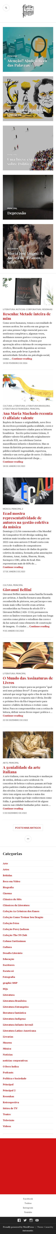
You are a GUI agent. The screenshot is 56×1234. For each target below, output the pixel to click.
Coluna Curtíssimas (14, 941)
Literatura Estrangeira (16, 409)
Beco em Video (11, 881)
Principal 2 (17, 509)
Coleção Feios (11, 923)
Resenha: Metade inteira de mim (27, 316)
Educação (8, 959)
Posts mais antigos (28, 827)
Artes (6, 869)
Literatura (25, 102)
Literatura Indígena (14, 1018)
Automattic (27, 1230)
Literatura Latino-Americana (19, 1030)
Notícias (8, 1054)
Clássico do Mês (12, 899)
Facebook (28, 1198)
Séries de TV (10, 1108)
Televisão (8, 1120)
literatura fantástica (14, 1012)
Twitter (28, 1203)
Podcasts (8, 1072)
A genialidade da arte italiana (21, 769)
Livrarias (8, 1036)
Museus (7, 1042)
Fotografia (9, 977)
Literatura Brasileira (38, 406)
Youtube (28, 1212)
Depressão (16, 212)
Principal (12, 56)
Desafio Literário (12, 953)
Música (7, 509)
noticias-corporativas (28, 309)
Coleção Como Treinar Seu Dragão (23, 917)
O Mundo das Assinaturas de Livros (28, 680)
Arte (5, 763)
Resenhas (47, 309)
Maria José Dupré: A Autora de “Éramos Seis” (24, 258)
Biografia (12, 102)
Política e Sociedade (14, 1078)
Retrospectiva (11, 1102)
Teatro (7, 1114)
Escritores (8, 965)
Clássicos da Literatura (16, 905)
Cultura (7, 406)
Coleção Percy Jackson (16, 929)
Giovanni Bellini (17, 589)
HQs (5, 988)
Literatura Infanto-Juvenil (18, 1024)
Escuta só (8, 971)
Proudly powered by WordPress (18, 1227)
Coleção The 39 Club (15, 935)
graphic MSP (10, 983)
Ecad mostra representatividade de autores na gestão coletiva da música (26, 520)
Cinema (7, 893)
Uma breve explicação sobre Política (26, 161)
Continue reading (22, 358)
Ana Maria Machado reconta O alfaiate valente (28, 415)
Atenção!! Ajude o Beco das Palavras (27, 62)
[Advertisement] (28, 1166)
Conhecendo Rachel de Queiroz (27, 112)
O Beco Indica (11, 1066)
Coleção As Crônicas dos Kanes (21, 911)
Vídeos (7, 1126)
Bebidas (7, 875)
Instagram (28, 1207)
